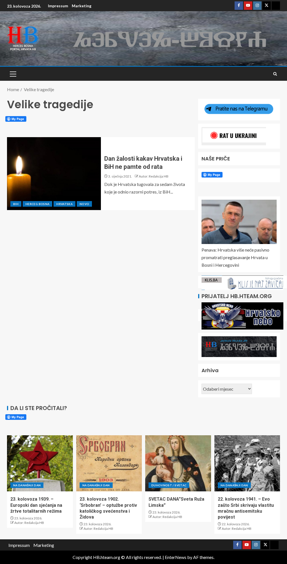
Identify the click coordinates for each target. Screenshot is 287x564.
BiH (15, 204)
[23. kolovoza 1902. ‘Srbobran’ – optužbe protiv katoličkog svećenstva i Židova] (109, 463)
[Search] (275, 73)
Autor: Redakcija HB (153, 176)
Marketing (81, 5)
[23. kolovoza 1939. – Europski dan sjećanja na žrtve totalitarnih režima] (40, 463)
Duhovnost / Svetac (168, 485)
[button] (12, 74)
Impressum (58, 5)
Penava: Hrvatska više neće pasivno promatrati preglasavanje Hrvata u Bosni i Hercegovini (235, 257)
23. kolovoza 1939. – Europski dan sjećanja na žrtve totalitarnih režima (36, 505)
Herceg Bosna (37, 204)
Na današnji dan (27, 485)
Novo (84, 204)
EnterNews (175, 557)
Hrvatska (64, 204)
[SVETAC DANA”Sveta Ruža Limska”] (178, 463)
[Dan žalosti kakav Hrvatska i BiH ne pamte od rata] (54, 173)
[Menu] (12, 74)
